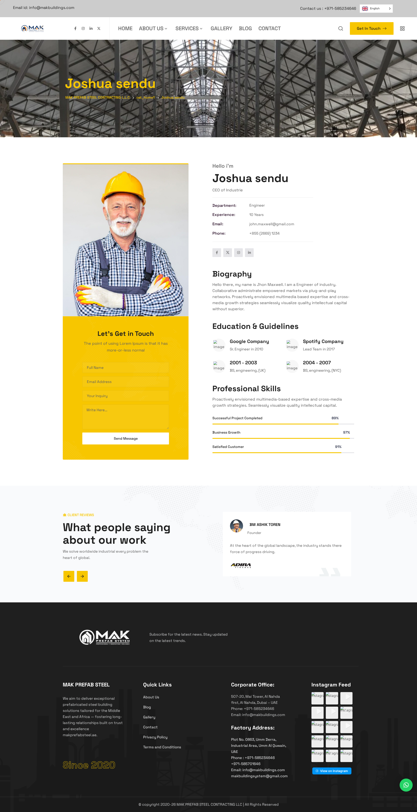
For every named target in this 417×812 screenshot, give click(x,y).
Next (82, 576)
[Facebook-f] (75, 28)
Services (187, 28)
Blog (245, 28)
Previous (68, 576)
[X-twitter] (99, 28)
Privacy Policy (155, 737)
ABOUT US (151, 28)
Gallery (221, 28)
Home (125, 28)
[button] (317, 698)
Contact (269, 28)
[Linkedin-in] (91, 28)
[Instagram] (83, 28)
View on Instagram (334, 771)
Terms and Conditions (162, 747)
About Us (151, 697)
